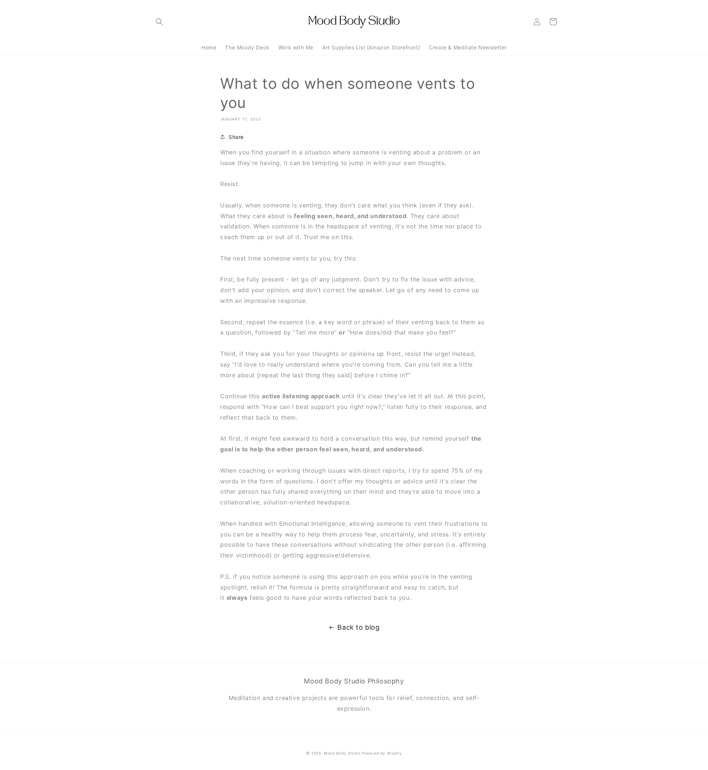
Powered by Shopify (382, 753)
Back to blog (358, 627)
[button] (159, 22)
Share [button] (236, 137)
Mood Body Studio (342, 753)
